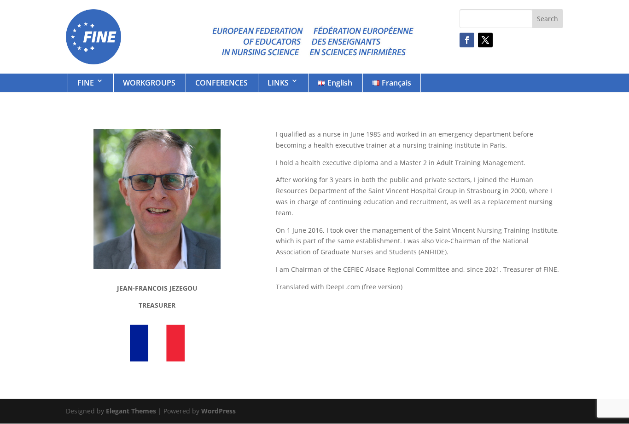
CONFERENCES (221, 83)
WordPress (218, 411)
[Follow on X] (485, 40)
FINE (85, 83)
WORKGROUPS (149, 83)
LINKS (278, 83)
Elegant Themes (131, 411)
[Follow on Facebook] (467, 40)
